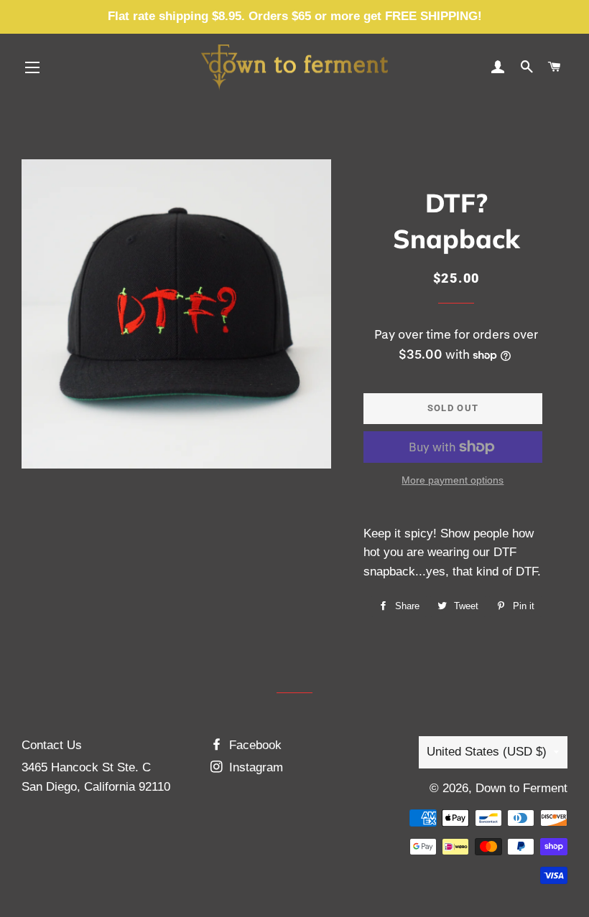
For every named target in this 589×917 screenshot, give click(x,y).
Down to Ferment (521, 788)
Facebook (254, 745)
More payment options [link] (453, 480)
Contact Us (52, 745)
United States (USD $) (487, 751)
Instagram (254, 767)
